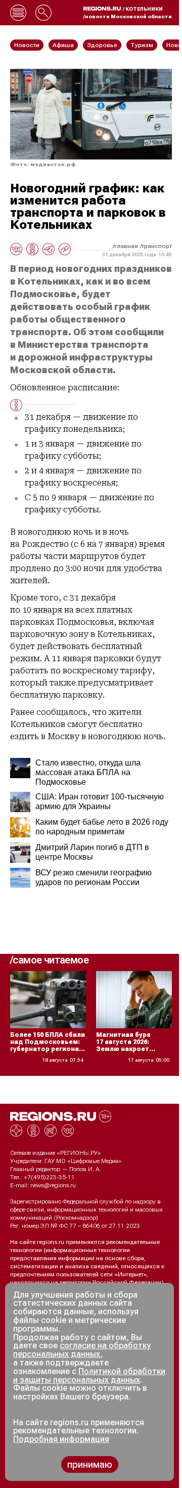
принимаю (89, 1464)
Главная (126, 246)
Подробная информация (61, 1439)
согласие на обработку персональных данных (82, 1350)
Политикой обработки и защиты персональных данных (89, 1375)
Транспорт (157, 246)
